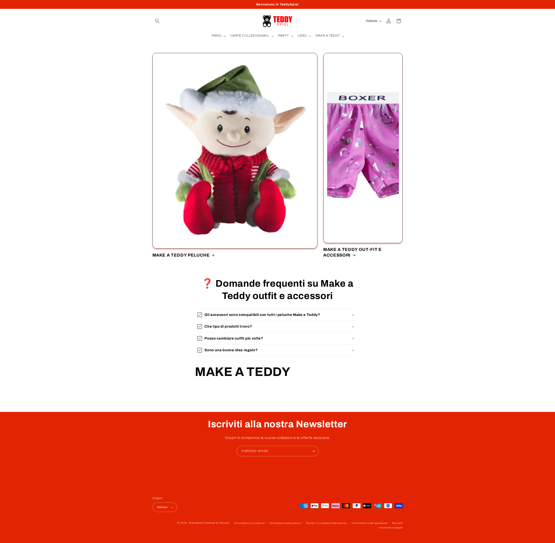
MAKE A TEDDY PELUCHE (181, 255)
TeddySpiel (195, 523)
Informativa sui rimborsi (249, 523)
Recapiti (397, 523)
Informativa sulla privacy (285, 523)
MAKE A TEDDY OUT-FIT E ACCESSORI (352, 252)
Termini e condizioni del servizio (326, 523)
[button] (157, 21)
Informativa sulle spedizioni (369, 523)
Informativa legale (391, 528)
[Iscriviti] (313, 451)
